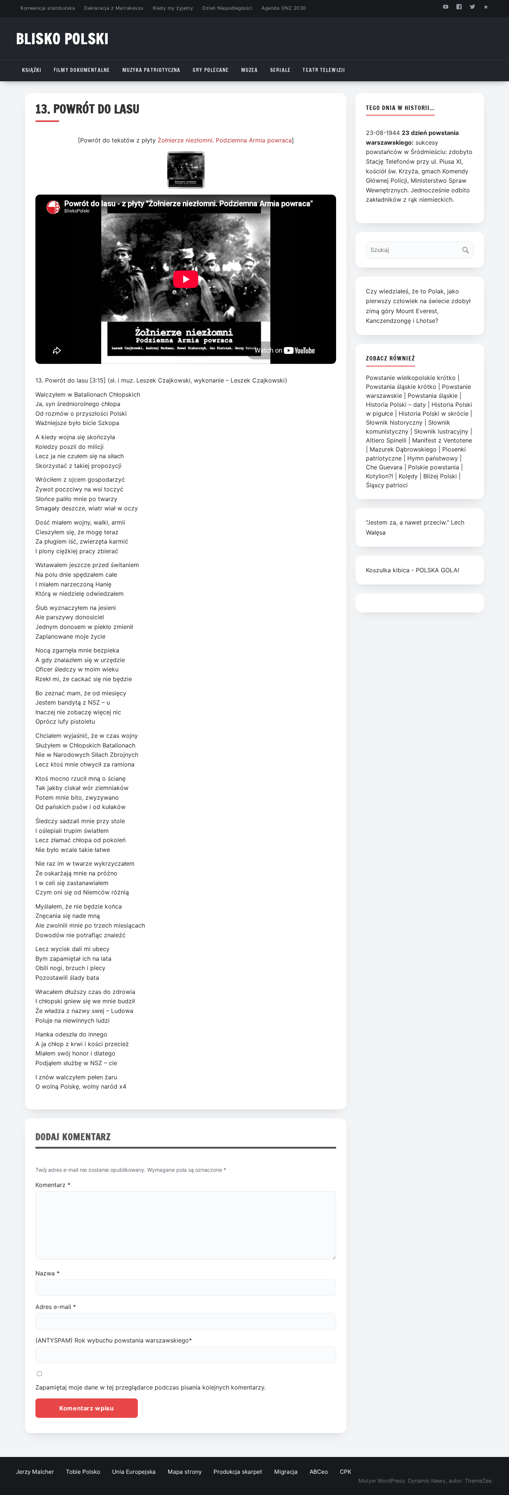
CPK (345, 1471)
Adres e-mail (55, 1306)
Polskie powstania (433, 467)
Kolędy (408, 476)
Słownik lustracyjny (441, 431)
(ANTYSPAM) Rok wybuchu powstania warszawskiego (113, 1340)
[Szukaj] (467, 248)
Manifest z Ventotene (442, 440)
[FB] (458, 6)
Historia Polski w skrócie (433, 413)
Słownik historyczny (394, 422)
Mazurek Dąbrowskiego (403, 449)
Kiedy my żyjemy (173, 8)
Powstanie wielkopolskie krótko (411, 377)
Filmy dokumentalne (82, 70)
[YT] (445, 6)
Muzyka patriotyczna (151, 70)
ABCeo (319, 1471)
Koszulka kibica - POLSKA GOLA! (412, 570)
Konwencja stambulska (47, 8)
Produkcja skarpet (238, 1471)
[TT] (472, 6)
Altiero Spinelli (386, 440)
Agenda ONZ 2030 (284, 8)
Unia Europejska (134, 1471)
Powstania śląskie (433, 395)
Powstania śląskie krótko (401, 386)
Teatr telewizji (324, 70)
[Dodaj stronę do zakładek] (486, 6)
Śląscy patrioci (387, 485)
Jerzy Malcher (35, 1471)
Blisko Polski (62, 38)
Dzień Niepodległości (227, 8)
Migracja (286, 1471)
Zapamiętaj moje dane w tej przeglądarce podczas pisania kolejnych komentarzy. (150, 1387)
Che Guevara (384, 467)
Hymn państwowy (432, 458)
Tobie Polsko (83, 1471)
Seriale (280, 70)
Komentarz (52, 1185)
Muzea (249, 70)
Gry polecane (211, 70)
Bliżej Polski (440, 476)
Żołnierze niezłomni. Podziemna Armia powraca (225, 140)
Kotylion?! (379, 476)
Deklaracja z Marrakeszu (113, 8)
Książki (32, 70)
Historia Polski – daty (396, 404)
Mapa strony (185, 1471)
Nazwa (47, 1273)
